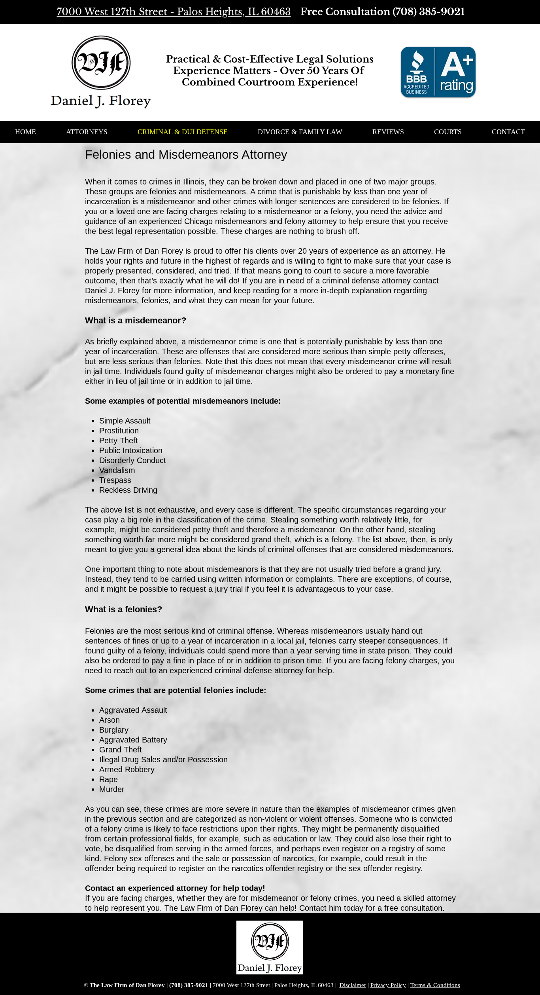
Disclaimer (353, 985)
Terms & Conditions (435, 985)
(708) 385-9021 (428, 11)
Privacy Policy (388, 985)
